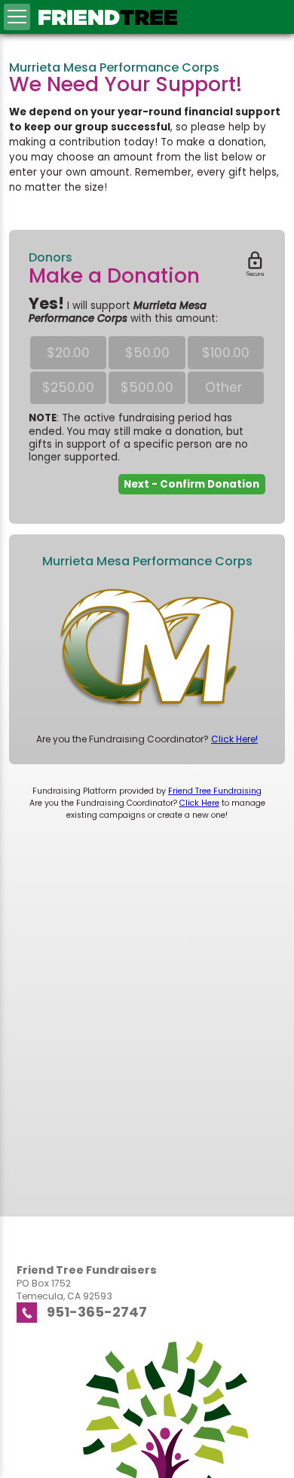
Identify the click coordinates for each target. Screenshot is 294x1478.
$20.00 (68, 353)
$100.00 (226, 353)
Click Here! (234, 739)
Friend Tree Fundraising (215, 791)
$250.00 (68, 387)
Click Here (199, 803)
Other (225, 387)
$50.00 (147, 353)
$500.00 (147, 387)
